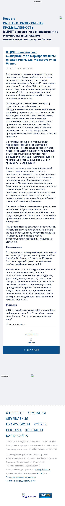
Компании (36, 413)
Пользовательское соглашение (21, 477)
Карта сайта (17, 435)
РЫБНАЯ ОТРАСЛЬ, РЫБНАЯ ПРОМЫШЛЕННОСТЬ (23, 25)
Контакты (34, 430)
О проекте (15, 413)
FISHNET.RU (31, 334)
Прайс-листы (18, 424)
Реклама (14, 430)
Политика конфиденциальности (21, 481)
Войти (58, 16)
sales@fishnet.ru (42, 469)
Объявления (17, 418)
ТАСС (22, 324)
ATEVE (40, 473)
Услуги (40, 424)
